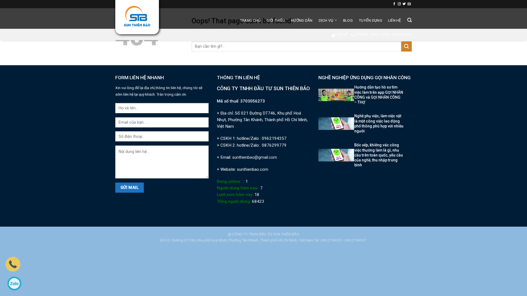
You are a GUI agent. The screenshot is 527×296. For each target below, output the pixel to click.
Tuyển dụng (370, 20)
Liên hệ (394, 20)
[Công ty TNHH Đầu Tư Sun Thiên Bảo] (137, 16)
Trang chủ (250, 20)
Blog (348, 20)
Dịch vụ (326, 20)
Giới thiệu (276, 20)
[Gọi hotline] (12, 263)
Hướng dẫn (301, 20)
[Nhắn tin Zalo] (14, 283)
